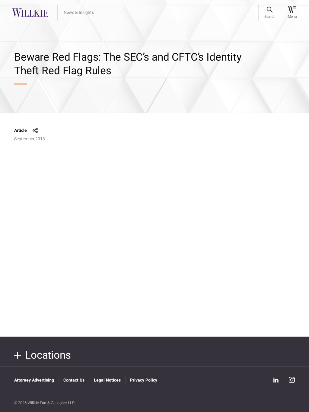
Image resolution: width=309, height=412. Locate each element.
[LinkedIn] (276, 380)
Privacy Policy (143, 380)
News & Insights (79, 13)
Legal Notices (107, 380)
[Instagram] (292, 380)
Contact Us (73, 380)
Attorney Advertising (34, 380)
